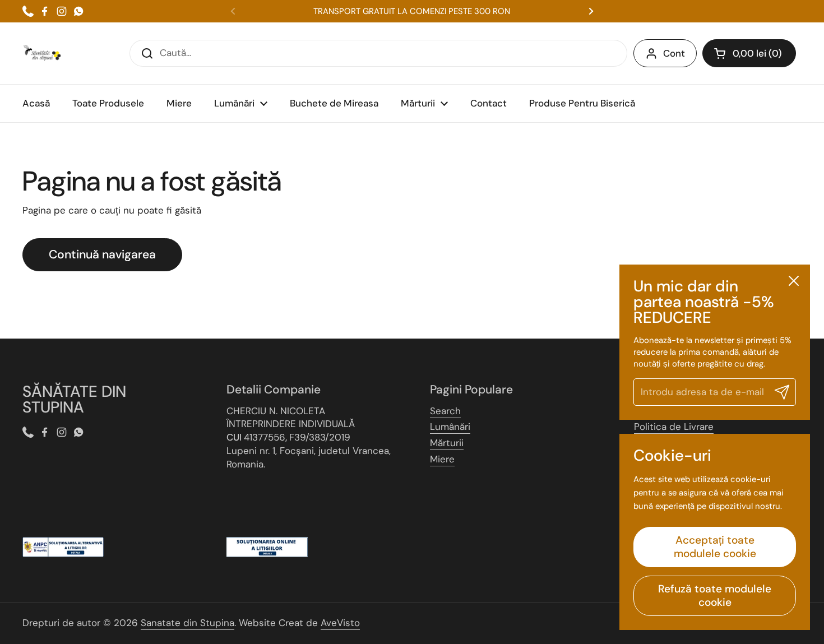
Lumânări (450, 426)
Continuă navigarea (102, 254)
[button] (749, 53)
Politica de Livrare (674, 426)
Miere (442, 459)
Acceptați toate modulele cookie (715, 546)
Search (445, 411)
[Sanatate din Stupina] (42, 53)
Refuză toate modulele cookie (714, 595)
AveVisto (340, 623)
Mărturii (447, 443)
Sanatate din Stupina (187, 623)
